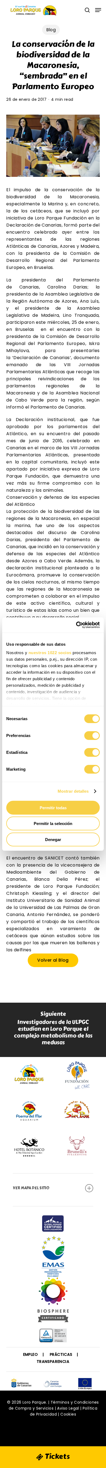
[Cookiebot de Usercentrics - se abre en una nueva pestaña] (76, 625)
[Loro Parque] (53, 1301)
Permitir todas (53, 807)
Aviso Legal (68, 1408)
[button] (98, 10)
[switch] (92, 735)
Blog (51, 30)
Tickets (56, 1456)
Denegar (53, 839)
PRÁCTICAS (61, 1354)
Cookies (68, 1414)
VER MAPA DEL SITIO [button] (31, 1188)
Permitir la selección (53, 823)
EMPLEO (30, 1354)
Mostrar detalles (73, 791)
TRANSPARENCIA (53, 1361)
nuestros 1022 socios (50, 652)
